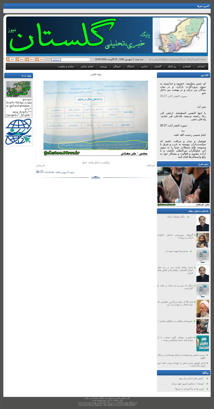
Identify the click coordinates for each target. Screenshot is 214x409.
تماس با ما (154, 59)
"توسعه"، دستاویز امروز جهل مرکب (187, 383)
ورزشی (103, 66)
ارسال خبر (187, 59)
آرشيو (178, 59)
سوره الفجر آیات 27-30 (173, 96)
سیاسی (144, 66)
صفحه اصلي (200, 59)
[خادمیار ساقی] (183, 205)
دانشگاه (130, 66)
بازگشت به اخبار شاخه (99, 162)
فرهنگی (116, 66)
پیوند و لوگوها (167, 59)
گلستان (157, 66)
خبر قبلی (151, 165)
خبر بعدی (40, 165)
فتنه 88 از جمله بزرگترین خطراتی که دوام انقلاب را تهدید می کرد (175, 303)
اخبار (84, 162)
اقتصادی (187, 66)
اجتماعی (201, 66)
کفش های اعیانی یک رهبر (191, 378)
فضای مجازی (87, 66)
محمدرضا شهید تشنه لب (176, 251)
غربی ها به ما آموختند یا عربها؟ (189, 389)
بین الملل (172, 66)
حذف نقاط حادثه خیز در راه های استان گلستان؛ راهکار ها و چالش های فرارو (175, 270)
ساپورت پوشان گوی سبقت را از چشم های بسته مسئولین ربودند (175, 338)
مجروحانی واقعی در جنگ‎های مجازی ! (175, 321)
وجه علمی (96, 74)
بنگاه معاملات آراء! (176, 216)
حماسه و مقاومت (66, 66)
